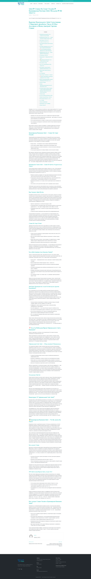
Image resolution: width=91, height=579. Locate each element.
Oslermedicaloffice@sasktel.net (42, 571)
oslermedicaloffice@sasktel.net (68, 0)
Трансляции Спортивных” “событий (46, 74)
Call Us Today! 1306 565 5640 (23, 0)
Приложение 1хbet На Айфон (45, 103)
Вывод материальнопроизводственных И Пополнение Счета (46, 85)
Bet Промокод (42, 73)
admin (35, 535)
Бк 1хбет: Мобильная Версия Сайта (46, 95)
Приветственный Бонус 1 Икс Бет (46, 97)
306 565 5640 (39, 564)
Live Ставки (42, 100)
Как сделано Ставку (43, 62)
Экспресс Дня (42, 93)
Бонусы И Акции (43, 82)
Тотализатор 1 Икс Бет (44, 55)
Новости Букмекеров (43, 101)
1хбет (53, 161)
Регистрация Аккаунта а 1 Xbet (45, 98)
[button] (37, 537)
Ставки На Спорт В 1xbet (44, 41)
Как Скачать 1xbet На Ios (44, 40)
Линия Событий (43, 105)
